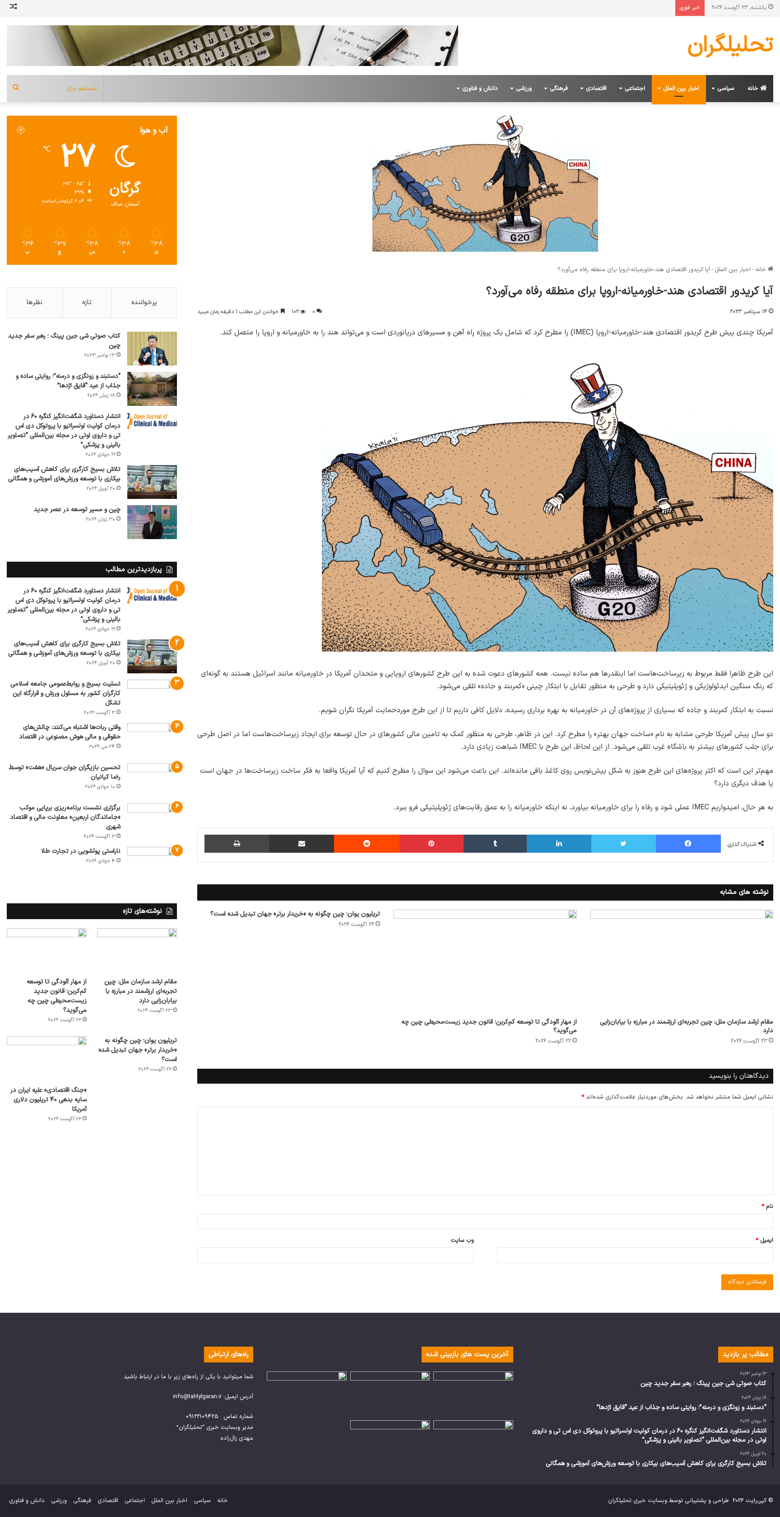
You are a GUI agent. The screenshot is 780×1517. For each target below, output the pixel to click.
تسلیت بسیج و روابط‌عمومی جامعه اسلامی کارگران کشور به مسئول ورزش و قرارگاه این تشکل (65, 693)
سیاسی (725, 88)
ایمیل (764, 1240)
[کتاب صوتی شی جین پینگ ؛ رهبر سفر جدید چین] (152, 349)
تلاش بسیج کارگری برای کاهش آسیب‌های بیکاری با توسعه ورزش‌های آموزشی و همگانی (64, 474)
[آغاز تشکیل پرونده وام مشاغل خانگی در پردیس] (473, 1442)
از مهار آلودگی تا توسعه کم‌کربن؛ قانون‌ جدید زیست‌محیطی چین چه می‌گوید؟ (489, 1026)
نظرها (34, 302)
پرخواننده (144, 302)
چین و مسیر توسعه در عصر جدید (77, 509)
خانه (754, 88)
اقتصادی (596, 88)
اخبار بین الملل (681, 88)
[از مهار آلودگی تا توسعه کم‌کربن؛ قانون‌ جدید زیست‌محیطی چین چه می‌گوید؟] (485, 961)
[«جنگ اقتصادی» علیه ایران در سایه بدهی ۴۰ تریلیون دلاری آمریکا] (47, 1058)
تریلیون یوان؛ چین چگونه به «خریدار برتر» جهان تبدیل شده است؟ (295, 914)
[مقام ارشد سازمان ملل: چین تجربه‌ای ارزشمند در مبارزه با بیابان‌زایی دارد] (681, 961)
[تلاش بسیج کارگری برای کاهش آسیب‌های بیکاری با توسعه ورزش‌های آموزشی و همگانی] (152, 482)
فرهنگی (559, 88)
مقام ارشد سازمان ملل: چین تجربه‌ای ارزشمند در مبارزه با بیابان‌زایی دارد (686, 1026)
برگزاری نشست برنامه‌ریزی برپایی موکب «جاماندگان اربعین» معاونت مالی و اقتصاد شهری (65, 817)
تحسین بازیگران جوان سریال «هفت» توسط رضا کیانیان (65, 772)
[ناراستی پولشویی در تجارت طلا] (152, 864)
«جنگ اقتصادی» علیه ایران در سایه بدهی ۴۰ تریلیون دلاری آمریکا (48, 1099)
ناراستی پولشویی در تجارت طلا (81, 851)
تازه (87, 302)
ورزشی (524, 88)
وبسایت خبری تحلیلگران (637, 1500)
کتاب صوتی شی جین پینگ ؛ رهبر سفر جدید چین (64, 340)
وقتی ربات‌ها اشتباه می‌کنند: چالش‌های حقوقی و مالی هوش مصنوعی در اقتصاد (70, 732)
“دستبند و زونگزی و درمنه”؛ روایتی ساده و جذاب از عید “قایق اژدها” (68, 380)
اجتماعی (635, 88)
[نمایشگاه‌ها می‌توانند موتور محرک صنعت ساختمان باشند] (473, 1394)
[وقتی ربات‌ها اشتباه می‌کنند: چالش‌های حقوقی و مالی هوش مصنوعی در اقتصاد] (152, 740)
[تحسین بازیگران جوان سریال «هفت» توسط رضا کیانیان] (152, 780)
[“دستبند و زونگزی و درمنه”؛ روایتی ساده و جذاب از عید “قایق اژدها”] (152, 389)
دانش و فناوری (480, 88)
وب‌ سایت (462, 1240)
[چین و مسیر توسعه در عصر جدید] (152, 522)
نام (767, 1206)
